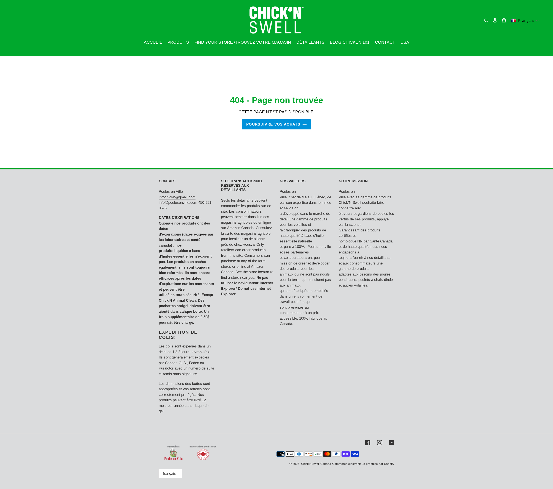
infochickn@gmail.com (177, 197)
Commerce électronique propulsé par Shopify (363, 463)
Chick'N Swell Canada (316, 463)
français (169, 473)
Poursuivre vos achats (273, 124)
